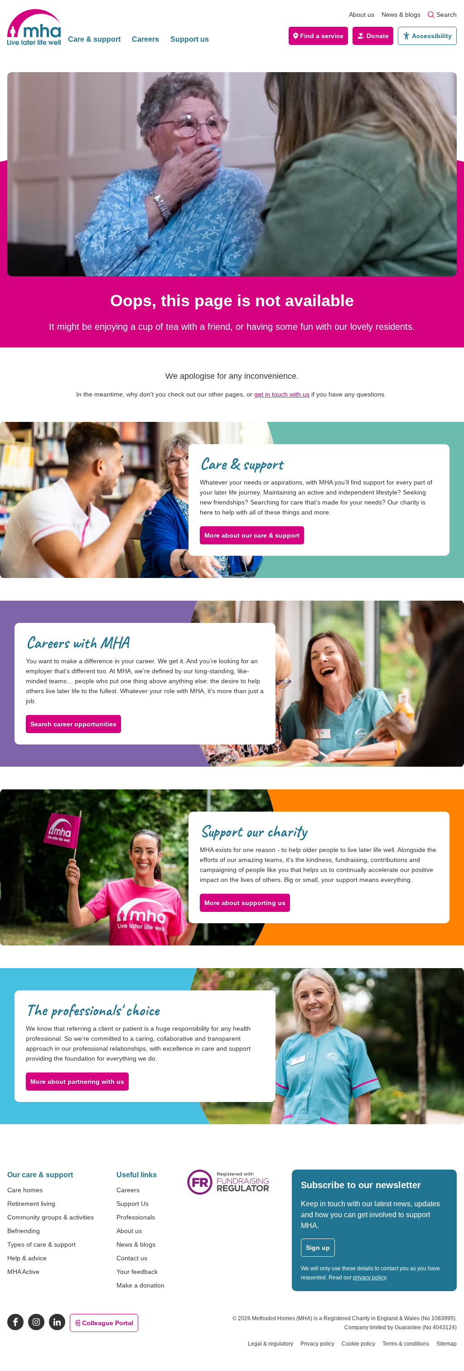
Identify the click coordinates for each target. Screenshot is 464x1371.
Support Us (132, 1203)
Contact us (131, 1258)
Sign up (318, 1247)
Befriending (23, 1230)
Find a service (321, 35)
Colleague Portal (107, 1323)
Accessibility (432, 35)
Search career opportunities (73, 724)
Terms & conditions (405, 1344)
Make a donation (140, 1285)
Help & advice (27, 1258)
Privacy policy (317, 1344)
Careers (145, 39)
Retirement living (31, 1203)
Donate (378, 35)
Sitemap (446, 1344)
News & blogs (401, 14)
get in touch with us (281, 394)
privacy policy (369, 1277)
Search (446, 14)
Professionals (135, 1217)
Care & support (94, 39)
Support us (189, 39)
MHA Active (23, 1271)
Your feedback (137, 1271)
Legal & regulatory (270, 1344)
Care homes (25, 1190)
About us (361, 14)
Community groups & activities (50, 1217)
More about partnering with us (77, 1081)
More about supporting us (244, 902)
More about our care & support (252, 535)
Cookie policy (358, 1344)
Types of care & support (41, 1244)
